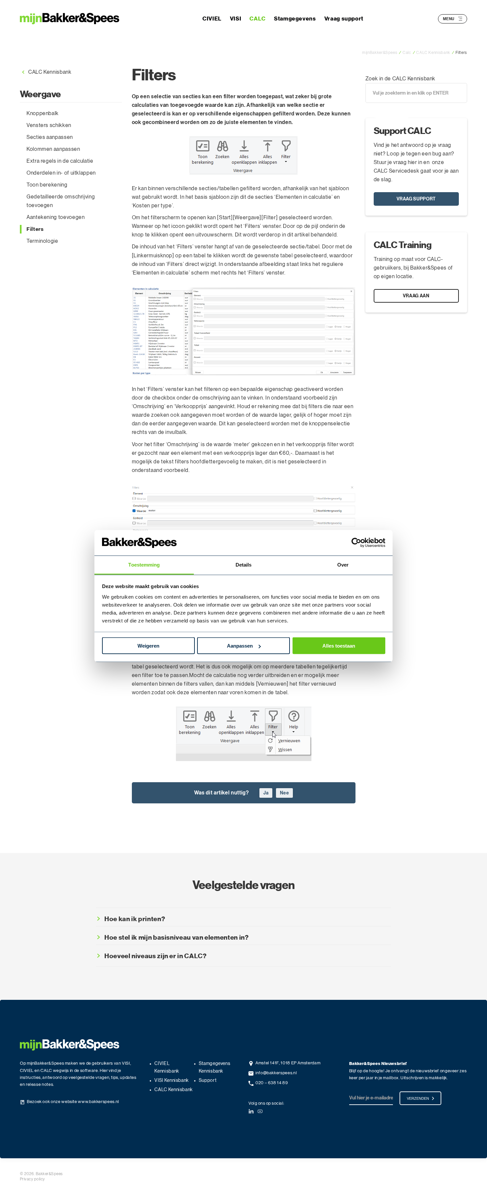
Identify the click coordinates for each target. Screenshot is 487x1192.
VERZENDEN (418, 1098)
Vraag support (343, 18)
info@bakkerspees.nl (276, 1073)
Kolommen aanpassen (53, 149)
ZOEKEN (389, 110)
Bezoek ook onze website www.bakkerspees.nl (73, 1102)
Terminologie (42, 241)
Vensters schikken (49, 125)
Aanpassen (240, 646)
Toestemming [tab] (144, 564)
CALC (257, 18)
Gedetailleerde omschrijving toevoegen (61, 201)
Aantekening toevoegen (55, 217)
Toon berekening (47, 185)
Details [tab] (244, 564)
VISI (236, 18)
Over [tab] (343, 564)
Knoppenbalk (43, 113)
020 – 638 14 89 (271, 1083)
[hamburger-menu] (460, 19)
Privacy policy (32, 1179)
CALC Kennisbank (50, 72)
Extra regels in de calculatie (60, 161)
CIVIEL (212, 18)
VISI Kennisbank (171, 1080)
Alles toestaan (338, 646)
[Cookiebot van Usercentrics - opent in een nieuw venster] (356, 543)
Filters (35, 229)
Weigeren (148, 646)
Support (207, 1080)
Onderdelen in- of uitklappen (61, 173)
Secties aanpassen (50, 137)
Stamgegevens (295, 18)
